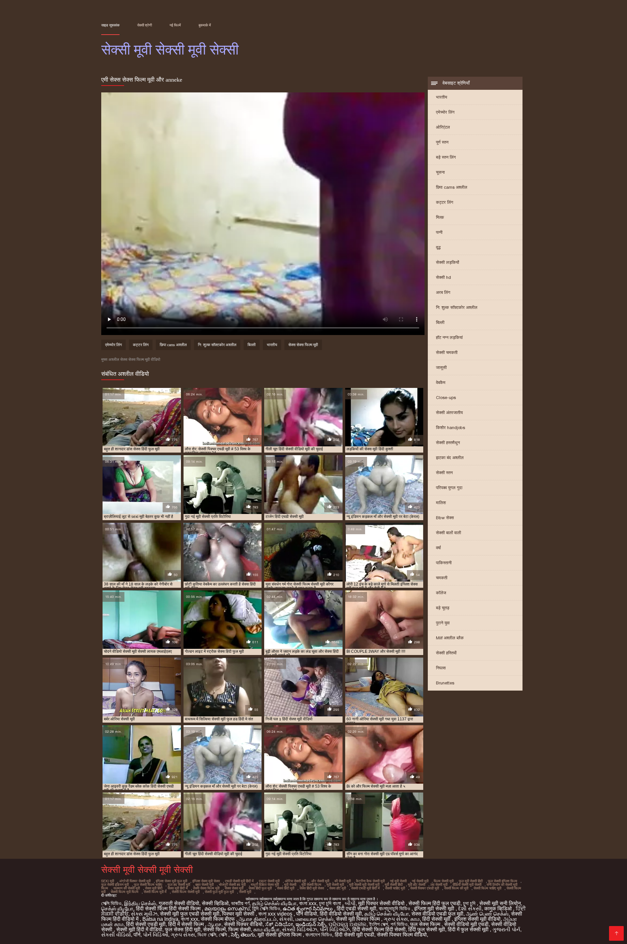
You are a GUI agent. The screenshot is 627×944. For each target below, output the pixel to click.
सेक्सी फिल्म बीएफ (218, 919)
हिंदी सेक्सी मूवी (437, 919)
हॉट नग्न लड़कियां (449, 337)
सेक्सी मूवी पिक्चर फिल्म (358, 919)
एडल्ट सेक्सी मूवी (269, 881)
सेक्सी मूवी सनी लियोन (500, 903)
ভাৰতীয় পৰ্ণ (240, 903)
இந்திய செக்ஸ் (140, 903)
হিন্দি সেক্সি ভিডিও (266, 908)
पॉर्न (137, 934)
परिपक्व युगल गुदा (449, 487)
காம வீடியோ (266, 929)
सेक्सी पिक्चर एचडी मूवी (424, 888)
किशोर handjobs (450, 427)
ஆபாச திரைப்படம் (258, 919)
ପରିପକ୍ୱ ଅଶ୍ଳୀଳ (347, 924)
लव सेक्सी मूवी (438, 885)
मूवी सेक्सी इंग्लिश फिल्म (280, 934)
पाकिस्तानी (444, 562)
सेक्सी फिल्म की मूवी (456, 888)
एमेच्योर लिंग (445, 112)
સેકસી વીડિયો (116, 934)
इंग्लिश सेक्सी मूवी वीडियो (477, 919)
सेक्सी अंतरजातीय (449, 412)
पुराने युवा (443, 622)
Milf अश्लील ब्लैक (450, 637)
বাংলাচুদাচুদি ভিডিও (395, 908)
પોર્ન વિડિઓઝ (335, 929)
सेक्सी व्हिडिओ (215, 903)
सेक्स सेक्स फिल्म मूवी (303, 345)
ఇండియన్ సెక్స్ (311, 924)
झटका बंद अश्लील (450, 457)
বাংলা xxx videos (276, 914)
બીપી (350, 903)
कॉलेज (441, 592)
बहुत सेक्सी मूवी (204, 885)
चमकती (441, 577)
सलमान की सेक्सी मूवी (126, 888)
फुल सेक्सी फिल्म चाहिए (148, 885)
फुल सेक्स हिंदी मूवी (183, 929)
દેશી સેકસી (470, 908)
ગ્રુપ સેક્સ (396, 919)
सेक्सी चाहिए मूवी (395, 888)
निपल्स (441, 667)
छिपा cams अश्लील (451, 187)
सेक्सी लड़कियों (447, 262)
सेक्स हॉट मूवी (337, 888)
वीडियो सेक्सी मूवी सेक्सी (467, 885)
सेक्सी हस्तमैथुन (448, 442)
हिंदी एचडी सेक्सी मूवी (356, 908)
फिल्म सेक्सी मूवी (444, 881)
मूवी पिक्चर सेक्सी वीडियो (382, 903)
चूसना (440, 172)
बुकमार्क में (205, 25)
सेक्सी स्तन (444, 472)
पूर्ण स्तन (442, 142)
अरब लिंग (443, 292)
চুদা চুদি (470, 903)
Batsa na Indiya (160, 919)
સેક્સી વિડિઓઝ (299, 929)
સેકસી (286, 919)
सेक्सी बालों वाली (448, 532)
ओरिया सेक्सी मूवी (295, 881)
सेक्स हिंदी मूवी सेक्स (311, 888)
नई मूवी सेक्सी (398, 881)
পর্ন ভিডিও (399, 924)
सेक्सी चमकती (447, 352)
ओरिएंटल (443, 127)
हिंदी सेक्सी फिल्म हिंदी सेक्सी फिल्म (169, 908)
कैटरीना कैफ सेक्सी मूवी (370, 881)
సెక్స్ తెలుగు (243, 934)
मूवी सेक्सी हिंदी (394, 885)
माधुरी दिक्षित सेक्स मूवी (265, 885)
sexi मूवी (107, 881)
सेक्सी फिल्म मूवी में (155, 892)
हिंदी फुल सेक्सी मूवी (426, 929)
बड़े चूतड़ (442, 607)
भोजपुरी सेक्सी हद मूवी (232, 885)
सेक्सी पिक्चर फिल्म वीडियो (402, 934)
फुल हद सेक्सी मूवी (179, 885)
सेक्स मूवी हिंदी (153, 888)
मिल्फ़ (440, 217)
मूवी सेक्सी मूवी (335, 885)
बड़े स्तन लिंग (446, 157)
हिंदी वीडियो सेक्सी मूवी (341, 914)
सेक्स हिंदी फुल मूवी (260, 888)
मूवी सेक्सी (290, 885)
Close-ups (446, 397)
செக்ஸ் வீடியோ (117, 908)
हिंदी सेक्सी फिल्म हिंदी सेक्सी (379, 929)
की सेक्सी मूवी (342, 881)
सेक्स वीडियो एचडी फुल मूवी (437, 914)
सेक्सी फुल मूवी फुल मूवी (219, 892)
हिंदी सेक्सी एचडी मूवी (146, 924)
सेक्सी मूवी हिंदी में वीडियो (139, 929)
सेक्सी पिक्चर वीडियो (243, 924)
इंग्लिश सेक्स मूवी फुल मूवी (171, 881)
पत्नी (439, 232)
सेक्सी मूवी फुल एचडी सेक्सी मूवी (189, 914)
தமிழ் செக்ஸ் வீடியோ (274, 903)
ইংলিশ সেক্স (378, 924)
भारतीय (441, 97)
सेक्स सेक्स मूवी (234, 888)
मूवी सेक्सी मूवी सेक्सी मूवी (364, 885)
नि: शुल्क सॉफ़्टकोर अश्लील (456, 307)
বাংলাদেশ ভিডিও (318, 934)
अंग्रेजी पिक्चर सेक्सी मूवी (135, 881)
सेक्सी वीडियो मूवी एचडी (466, 924)
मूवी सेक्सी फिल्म (311, 885)
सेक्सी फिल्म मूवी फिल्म (124, 892)
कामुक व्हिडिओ (498, 908)
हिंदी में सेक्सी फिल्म (186, 924)
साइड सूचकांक (110, 25)
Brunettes (445, 682)
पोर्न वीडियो (306, 914)
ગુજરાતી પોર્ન (506, 929)
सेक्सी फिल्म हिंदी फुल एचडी (434, 903)
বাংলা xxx (307, 903)
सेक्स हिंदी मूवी (285, 888)
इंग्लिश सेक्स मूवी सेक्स (206, 881)
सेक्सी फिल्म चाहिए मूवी (487, 888)
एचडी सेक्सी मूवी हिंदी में (239, 881)
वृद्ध (438, 247)
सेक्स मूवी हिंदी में (178, 888)
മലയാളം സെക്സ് (226, 908)
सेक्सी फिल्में (214, 929)
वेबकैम (440, 382)
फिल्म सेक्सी (239, 929)
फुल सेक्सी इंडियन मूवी (115, 885)
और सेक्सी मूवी (320, 881)
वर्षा (438, 547)
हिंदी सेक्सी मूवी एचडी (354, 934)
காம (415, 919)
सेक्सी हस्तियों (446, 652)
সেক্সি (223, 934)
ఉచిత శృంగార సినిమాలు (308, 908)
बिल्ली (440, 322)
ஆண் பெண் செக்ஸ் (487, 914)
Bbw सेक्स (445, 517)
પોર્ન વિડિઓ (155, 934)
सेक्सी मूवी (245, 892)
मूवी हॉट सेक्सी (416, 885)
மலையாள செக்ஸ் (314, 919)
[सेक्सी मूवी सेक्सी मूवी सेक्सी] (616, 933)
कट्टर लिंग (444, 202)
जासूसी (441, 367)
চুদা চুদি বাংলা (330, 903)
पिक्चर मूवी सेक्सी (239, 914)
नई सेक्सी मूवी (420, 881)
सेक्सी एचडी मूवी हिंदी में (365, 888)
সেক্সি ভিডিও (111, 903)
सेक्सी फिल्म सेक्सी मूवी (186, 892)
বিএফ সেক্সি (207, 934)
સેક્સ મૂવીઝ (144, 914)
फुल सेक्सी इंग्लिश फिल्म (502, 881)
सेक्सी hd (443, 277)
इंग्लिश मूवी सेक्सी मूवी (435, 908)
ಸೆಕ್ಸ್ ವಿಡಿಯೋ (279, 924)
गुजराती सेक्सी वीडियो (179, 903)
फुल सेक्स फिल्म (426, 924)
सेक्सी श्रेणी (144, 25)
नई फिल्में (175, 25)
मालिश (441, 502)
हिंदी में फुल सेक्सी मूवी (469, 929)
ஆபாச (214, 924)
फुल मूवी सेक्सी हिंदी (471, 881)
